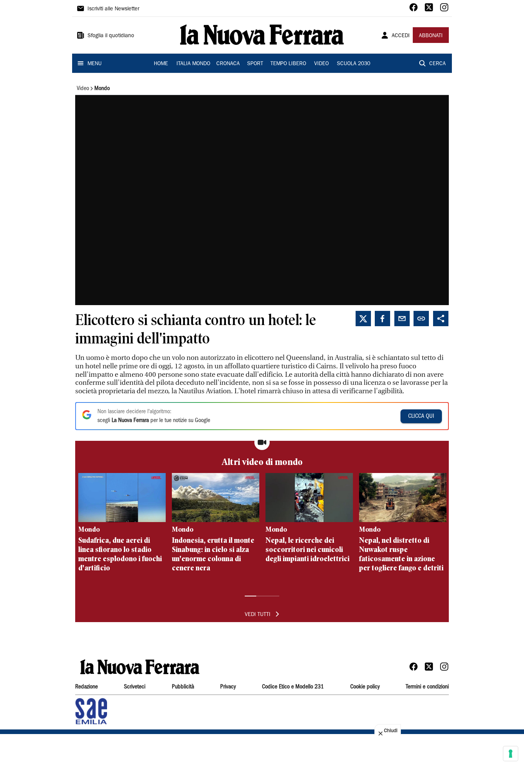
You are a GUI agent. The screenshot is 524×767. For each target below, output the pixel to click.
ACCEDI (401, 36)
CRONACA (228, 64)
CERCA (437, 64)
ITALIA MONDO (193, 64)
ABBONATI (431, 36)
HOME (161, 64)
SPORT (255, 64)
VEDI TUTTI (257, 615)
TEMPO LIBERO (288, 64)
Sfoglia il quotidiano (110, 36)
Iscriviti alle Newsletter (113, 9)
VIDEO (321, 64)
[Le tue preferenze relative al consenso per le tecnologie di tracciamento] (510, 753)
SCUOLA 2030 (353, 64)
